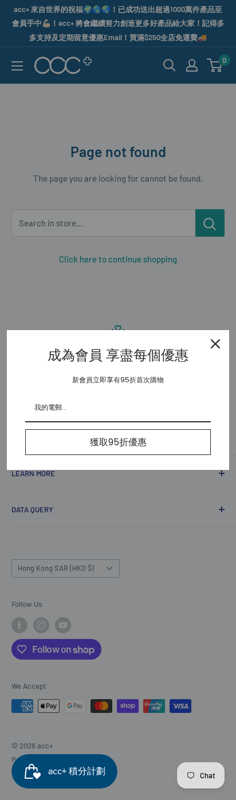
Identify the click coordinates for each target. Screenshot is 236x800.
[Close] (215, 344)
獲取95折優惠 (118, 442)
